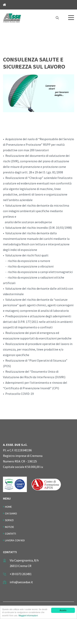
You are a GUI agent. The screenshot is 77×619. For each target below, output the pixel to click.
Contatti (10, 533)
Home (8, 506)
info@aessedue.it (21, 582)
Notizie (9, 527)
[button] (71, 17)
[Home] (12, 17)
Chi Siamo (11, 513)
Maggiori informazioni (28, 615)
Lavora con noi (15, 540)
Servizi (9, 520)
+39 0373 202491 (21, 574)
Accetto (63, 610)
